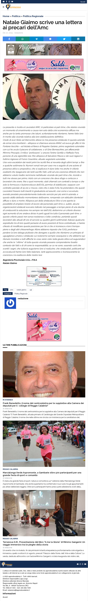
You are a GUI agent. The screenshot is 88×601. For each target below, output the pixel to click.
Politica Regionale (33, 16)
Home (6, 16)
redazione (8, 409)
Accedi (82, 2)
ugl (31, 290)
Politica (16, 16)
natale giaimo (21, 290)
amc (11, 290)
